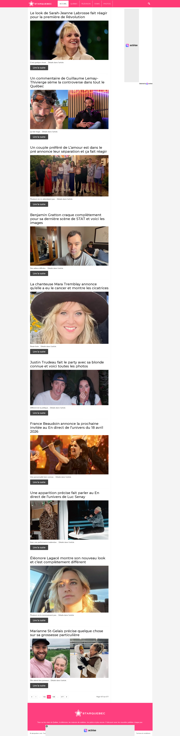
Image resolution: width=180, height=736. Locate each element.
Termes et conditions (143, 733)
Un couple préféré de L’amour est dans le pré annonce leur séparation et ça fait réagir (68, 149)
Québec (74, 4)
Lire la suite (39, 67)
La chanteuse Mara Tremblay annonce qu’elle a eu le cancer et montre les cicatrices (69, 286)
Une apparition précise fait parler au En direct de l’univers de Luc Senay (64, 495)
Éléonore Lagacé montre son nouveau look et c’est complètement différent (67, 560)
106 (44, 697)
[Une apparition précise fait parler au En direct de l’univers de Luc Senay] (69, 520)
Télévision (86, 4)
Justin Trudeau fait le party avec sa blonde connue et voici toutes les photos (67, 364)
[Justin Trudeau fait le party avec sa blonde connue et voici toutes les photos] (69, 387)
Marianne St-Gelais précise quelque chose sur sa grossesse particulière (66, 633)
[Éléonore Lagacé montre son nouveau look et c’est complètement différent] (69, 589)
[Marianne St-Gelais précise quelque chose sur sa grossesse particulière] (69, 658)
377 (62, 697)
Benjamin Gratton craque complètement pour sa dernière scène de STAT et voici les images (67, 219)
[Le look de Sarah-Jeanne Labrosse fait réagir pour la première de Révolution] (69, 40)
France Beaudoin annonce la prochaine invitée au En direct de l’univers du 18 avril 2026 (66, 428)
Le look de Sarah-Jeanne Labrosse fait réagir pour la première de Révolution (68, 15)
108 (53, 697)
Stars (97, 4)
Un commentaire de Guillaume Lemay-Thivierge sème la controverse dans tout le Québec (67, 82)
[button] (149, 3)
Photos (107, 4)
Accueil (63, 4)
